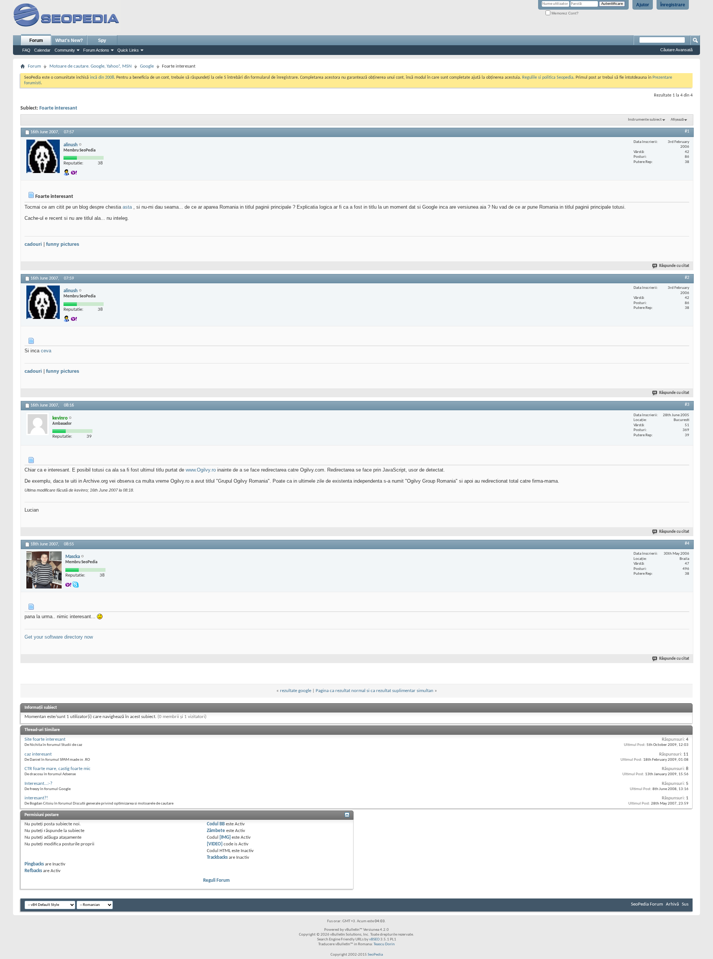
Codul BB (216, 824)
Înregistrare (672, 4)
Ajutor (642, 4)
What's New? (69, 40)
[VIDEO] (214, 844)
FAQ (26, 50)
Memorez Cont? (564, 13)
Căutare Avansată (676, 50)
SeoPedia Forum (647, 904)
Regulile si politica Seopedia (547, 77)
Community (65, 50)
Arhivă (672, 904)
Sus (685, 904)
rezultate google (295, 690)
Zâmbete (216, 830)
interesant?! (36, 798)
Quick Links (128, 50)
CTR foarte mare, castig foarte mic (58, 768)
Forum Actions (96, 50)
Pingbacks (34, 864)
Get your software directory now (59, 637)
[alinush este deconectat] (43, 156)
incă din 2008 (102, 77)
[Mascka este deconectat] (44, 569)
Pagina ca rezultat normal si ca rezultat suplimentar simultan (374, 690)
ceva (46, 350)
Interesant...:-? (38, 783)
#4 (687, 543)
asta (127, 207)
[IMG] (225, 837)
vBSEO (374, 939)
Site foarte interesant (45, 739)
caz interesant (38, 754)
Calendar (42, 50)
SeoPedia (375, 955)
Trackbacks (217, 857)
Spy (102, 40)
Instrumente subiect (645, 120)
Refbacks (33, 870)
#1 (687, 131)
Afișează (677, 120)
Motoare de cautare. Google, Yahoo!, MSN (90, 66)
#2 (687, 277)
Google (147, 66)
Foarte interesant (58, 108)
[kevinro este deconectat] (37, 424)
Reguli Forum (216, 880)
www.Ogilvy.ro (201, 470)
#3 (687, 404)
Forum (36, 40)
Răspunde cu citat (674, 266)
